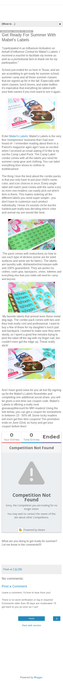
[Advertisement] (31, 9)
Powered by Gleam (34, 530)
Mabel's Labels (18, 136)
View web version (31, 625)
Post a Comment (14, 586)
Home (31, 618)
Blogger (38, 677)
